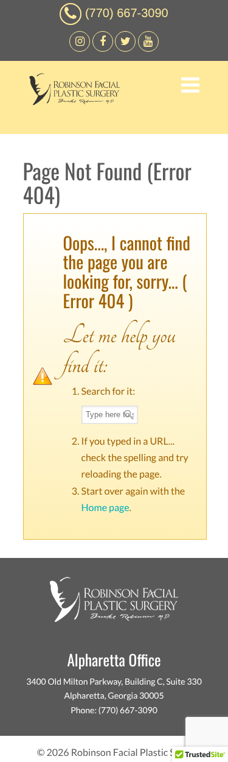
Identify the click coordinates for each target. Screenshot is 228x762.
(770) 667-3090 (126, 13)
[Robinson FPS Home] (71, 102)
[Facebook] (79, 48)
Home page (105, 507)
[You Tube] (148, 48)
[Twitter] (125, 48)
